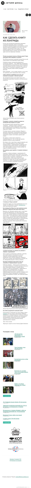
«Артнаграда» (22, 205)
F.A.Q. (15, 9)
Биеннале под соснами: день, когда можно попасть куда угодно (21, 372)
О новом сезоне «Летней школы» (11, 418)
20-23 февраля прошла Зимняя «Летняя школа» (14, 402)
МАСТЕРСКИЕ (10, 9)
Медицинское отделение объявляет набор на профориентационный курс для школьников (14, 411)
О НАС (4, 9)
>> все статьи (7, 396)
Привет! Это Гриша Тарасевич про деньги (19, 384)
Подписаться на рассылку (15, 460)
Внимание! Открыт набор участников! (12, 415)
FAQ (20, 459)
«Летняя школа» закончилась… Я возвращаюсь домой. (19, 335)
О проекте (16, 459)
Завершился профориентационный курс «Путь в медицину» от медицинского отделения (15, 406)
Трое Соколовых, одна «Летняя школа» (19, 348)
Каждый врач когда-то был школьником (21, 359)
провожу (5, 313)
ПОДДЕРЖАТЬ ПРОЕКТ (23, 9)
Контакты (12, 459)
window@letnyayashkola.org (22, 476)
